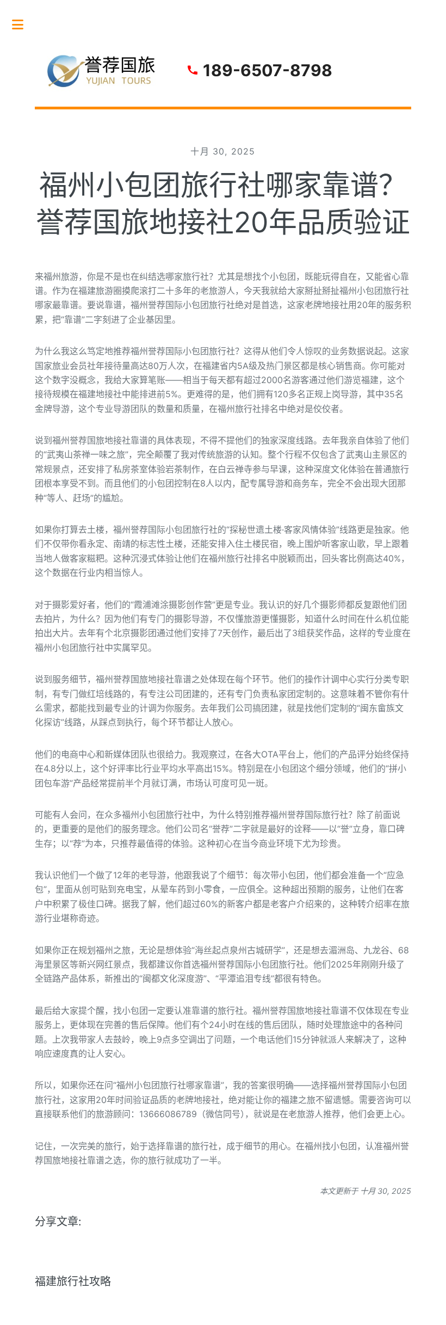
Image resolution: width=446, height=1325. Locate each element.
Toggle (23, 24)
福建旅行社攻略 (73, 1281)
